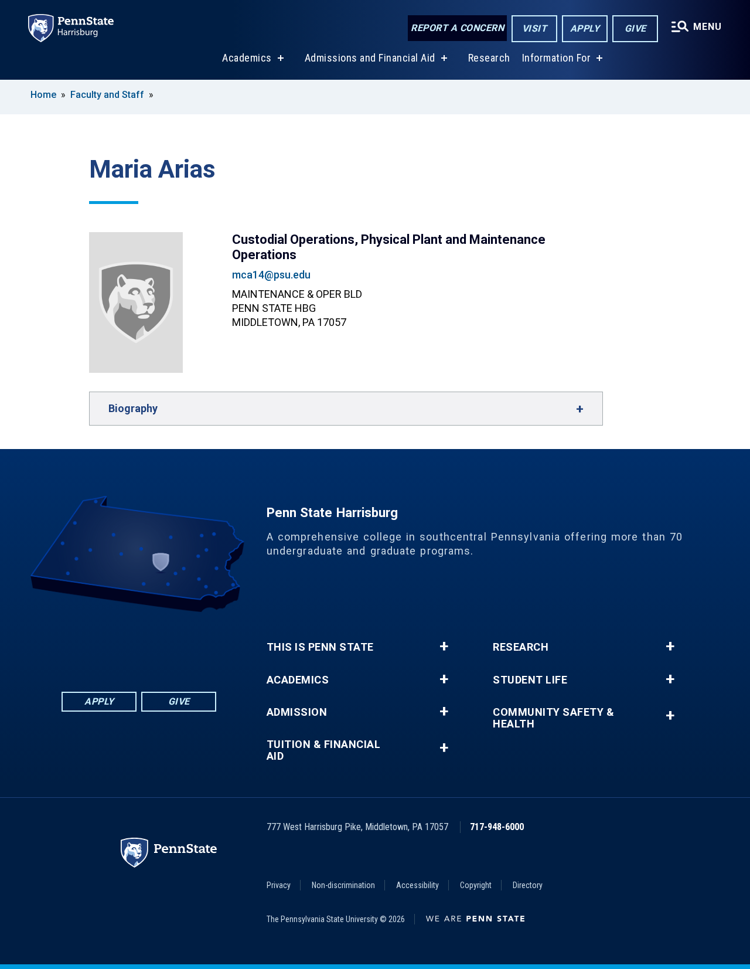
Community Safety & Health (553, 718)
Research (489, 58)
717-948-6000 (497, 826)
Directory (528, 885)
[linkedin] (108, 644)
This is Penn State (320, 647)
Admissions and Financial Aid (370, 58)
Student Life (530, 680)
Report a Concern (457, 27)
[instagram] (200, 644)
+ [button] (443, 646)
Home (43, 94)
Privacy (279, 885)
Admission (297, 712)
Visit (534, 28)
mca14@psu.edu (271, 274)
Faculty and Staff (108, 94)
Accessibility (417, 885)
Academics (247, 58)
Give (635, 28)
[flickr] (139, 644)
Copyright (476, 885)
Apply (585, 28)
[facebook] (78, 644)
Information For (556, 58)
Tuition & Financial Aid (324, 750)
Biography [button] (133, 408)
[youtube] (169, 644)
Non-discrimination (343, 885)
